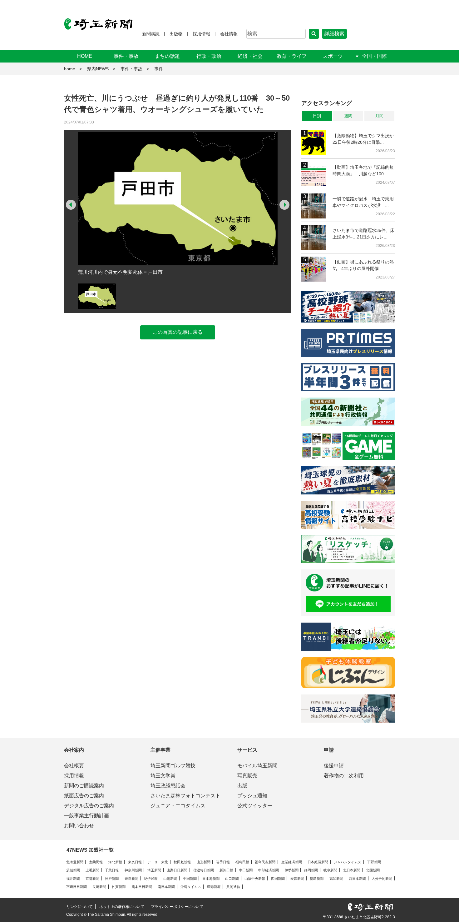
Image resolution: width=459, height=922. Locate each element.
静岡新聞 (311, 870)
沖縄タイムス (190, 887)
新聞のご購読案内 (84, 785)
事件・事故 (126, 56)
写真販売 (247, 775)
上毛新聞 (92, 870)
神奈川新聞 (133, 870)
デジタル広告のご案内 (89, 805)
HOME (84, 56)
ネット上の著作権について (121, 906)
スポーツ (333, 56)
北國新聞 (373, 870)
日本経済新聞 (318, 862)
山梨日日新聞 (177, 870)
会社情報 (229, 34)
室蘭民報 (96, 862)
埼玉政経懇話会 (168, 785)
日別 (317, 115)
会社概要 (74, 765)
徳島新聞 (316, 878)
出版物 (176, 34)
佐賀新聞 (119, 887)
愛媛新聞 (297, 878)
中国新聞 (190, 878)
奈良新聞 (131, 878)
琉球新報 (214, 887)
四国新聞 (278, 878)
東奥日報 (135, 862)
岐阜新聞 (330, 870)
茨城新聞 (73, 870)
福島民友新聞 (265, 862)
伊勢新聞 (292, 870)
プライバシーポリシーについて (177, 906)
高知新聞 (336, 878)
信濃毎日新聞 (203, 870)
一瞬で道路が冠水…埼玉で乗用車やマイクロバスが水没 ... (363, 202)
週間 (348, 115)
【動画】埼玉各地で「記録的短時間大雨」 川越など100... (363, 170)
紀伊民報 (151, 878)
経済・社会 (250, 56)
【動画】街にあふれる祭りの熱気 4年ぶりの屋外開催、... (363, 265)
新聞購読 (151, 34)
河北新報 (115, 862)
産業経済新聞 (291, 862)
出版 (242, 785)
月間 (379, 115)
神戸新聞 (112, 878)
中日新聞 (246, 870)
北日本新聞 (351, 870)
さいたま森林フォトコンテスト (185, 795)
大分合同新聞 (382, 878)
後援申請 (334, 765)
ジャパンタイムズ (347, 862)
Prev (71, 205)
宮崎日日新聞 (76, 887)
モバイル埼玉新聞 (257, 765)
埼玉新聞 (154, 870)
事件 (158, 68)
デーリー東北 (157, 862)
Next (284, 205)
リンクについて (80, 906)
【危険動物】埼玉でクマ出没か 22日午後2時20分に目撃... (364, 139)
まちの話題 (167, 56)
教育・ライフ (292, 56)
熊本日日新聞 (141, 887)
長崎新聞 (99, 887)
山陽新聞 (170, 878)
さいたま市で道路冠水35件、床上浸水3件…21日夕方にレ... (363, 233)
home (69, 68)
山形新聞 (203, 862)
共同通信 (233, 887)
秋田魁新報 (182, 862)
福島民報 (242, 862)
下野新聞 (374, 862)
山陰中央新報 (254, 878)
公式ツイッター (254, 805)
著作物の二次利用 (344, 775)
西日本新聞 (357, 878)
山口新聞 (232, 878)
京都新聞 (92, 878)
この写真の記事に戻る (178, 332)
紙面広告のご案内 (84, 795)
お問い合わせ (79, 825)
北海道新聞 (74, 862)
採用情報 (201, 34)
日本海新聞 (211, 878)
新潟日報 (226, 870)
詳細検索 (334, 33)
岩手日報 (223, 862)
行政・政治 (208, 56)
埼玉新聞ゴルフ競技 (173, 765)
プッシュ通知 (252, 795)
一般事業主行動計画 (86, 815)
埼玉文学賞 (163, 775)
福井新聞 (73, 878)
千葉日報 (112, 870)
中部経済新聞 (268, 870)
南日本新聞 (166, 887)
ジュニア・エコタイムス (178, 805)
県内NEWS (98, 68)
